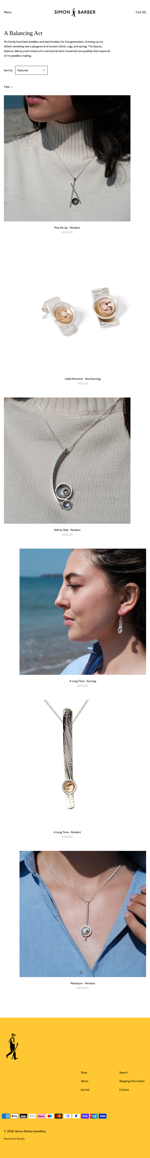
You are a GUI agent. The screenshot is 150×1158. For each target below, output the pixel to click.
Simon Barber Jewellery (30, 1131)
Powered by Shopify (14, 1138)
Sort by (8, 70)
